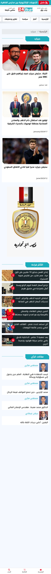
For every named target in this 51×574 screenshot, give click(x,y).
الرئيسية (41, 572)
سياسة (25, 19)
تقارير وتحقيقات (11, 19)
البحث (9, 572)
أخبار (34, 19)
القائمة (24, 572)
